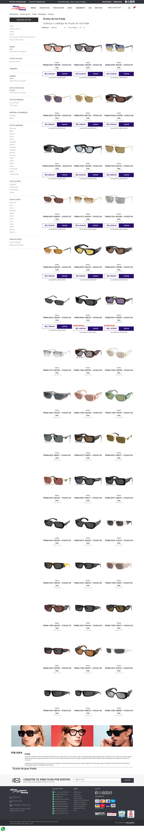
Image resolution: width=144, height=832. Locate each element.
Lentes (70, 8)
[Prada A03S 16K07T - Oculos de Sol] (88, 480)
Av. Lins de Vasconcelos (62, 792)
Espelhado (14, 187)
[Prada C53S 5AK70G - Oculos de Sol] (119, 148)
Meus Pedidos (106, 1)
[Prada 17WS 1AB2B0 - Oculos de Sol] (119, 693)
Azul (11, 205)
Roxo (11, 221)
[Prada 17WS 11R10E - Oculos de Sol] (119, 395)
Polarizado (14, 190)
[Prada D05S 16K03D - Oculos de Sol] (88, 47)
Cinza (12, 136)
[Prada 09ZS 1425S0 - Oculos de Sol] (119, 523)
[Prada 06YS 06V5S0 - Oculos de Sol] (57, 651)
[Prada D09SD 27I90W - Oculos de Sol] (119, 98)
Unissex (51, 14)
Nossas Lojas (78, 796)
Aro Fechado (14, 103)
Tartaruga (13, 169)
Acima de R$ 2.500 (16, 245)
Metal (12, 118)
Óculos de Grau (58, 8)
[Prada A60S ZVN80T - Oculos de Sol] (57, 199)
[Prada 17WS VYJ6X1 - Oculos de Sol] (119, 565)
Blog (75, 810)
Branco (12, 134)
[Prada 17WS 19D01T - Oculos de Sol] (119, 608)
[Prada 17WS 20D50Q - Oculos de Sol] (88, 353)
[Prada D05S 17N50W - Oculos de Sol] (57, 47)
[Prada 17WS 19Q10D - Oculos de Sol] (88, 395)
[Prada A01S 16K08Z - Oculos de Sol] (88, 523)
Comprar (64, 74)
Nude (12, 158)
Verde (12, 171)
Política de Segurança (80, 804)
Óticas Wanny (130, 822)
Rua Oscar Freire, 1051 (61, 813)
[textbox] (117, 7)
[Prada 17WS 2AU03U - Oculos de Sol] (57, 608)
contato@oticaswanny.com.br (21, 805)
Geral (12, 34)
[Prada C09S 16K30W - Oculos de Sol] (88, 148)
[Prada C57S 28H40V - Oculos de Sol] (57, 353)
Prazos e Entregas (79, 806)
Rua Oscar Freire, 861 (61, 811)
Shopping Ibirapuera (61, 794)
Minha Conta (118, 1)
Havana (13, 147)
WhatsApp (53, 792)
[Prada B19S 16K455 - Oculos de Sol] (88, 250)
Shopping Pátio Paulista (62, 799)
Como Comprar (78, 798)
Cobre (12, 139)
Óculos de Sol (45, 8)
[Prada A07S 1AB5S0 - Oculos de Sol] (119, 480)
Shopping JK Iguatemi (61, 804)
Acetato (13, 116)
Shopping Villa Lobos (61, 808)
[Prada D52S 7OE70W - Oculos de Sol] (57, 98)
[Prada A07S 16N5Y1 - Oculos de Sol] (88, 438)
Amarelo (13, 128)
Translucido (14, 174)
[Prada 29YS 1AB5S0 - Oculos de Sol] (88, 693)
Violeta (12, 229)
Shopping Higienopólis (61, 806)
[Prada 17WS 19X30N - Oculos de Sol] (119, 353)
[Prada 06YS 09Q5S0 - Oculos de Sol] (88, 608)
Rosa (11, 166)
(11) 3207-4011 (40, 1)
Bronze (12, 232)
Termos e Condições (80, 802)
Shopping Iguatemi (60, 801)
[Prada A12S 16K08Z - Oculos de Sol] (57, 523)
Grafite (12, 145)
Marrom (13, 155)
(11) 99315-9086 (21, 1)
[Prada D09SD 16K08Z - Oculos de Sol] (57, 148)
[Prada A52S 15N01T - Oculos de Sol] (119, 438)
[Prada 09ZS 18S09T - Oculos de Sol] (57, 395)
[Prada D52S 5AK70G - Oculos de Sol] (88, 98)
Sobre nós (77, 794)
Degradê (13, 184)
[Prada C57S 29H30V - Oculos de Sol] (88, 199)
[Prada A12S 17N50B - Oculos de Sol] (119, 300)
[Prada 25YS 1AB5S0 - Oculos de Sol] (57, 693)
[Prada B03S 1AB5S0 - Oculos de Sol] (88, 300)
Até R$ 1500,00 (15, 242)
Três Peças (14, 105)
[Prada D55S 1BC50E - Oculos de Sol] (119, 47)
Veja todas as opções (18, 51)
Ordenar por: (45, 27)
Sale (90, 8)
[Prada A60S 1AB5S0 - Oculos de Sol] (57, 300)
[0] (133, 8)
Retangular (42, 14)
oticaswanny (14, 14)
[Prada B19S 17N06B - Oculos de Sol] (119, 250)
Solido (12, 192)
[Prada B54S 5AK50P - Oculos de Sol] (57, 250)
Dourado (13, 142)
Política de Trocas (79, 808)
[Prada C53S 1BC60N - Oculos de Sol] (119, 199)
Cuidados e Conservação (81, 800)
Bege (11, 131)
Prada (34, 14)
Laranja (13, 150)
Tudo (12, 26)
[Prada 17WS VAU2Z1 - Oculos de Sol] (88, 651)
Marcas (33, 8)
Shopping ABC (59, 797)
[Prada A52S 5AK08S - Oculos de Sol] (57, 480)
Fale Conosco (78, 792)
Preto (12, 163)
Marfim (12, 153)
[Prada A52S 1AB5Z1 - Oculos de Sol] (57, 438)
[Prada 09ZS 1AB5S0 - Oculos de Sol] (88, 565)
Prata (12, 161)
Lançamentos (80, 8)
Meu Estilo (98, 8)
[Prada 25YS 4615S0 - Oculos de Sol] (119, 651)
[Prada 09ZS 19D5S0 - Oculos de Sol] (57, 565)
